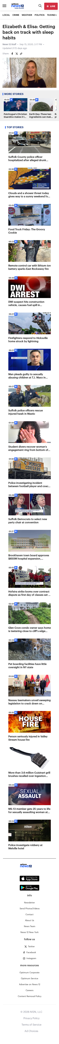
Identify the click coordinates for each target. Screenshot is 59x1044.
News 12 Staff (9, 44)
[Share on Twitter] (16, 53)
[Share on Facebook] (12, 53)
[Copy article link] (21, 53)
